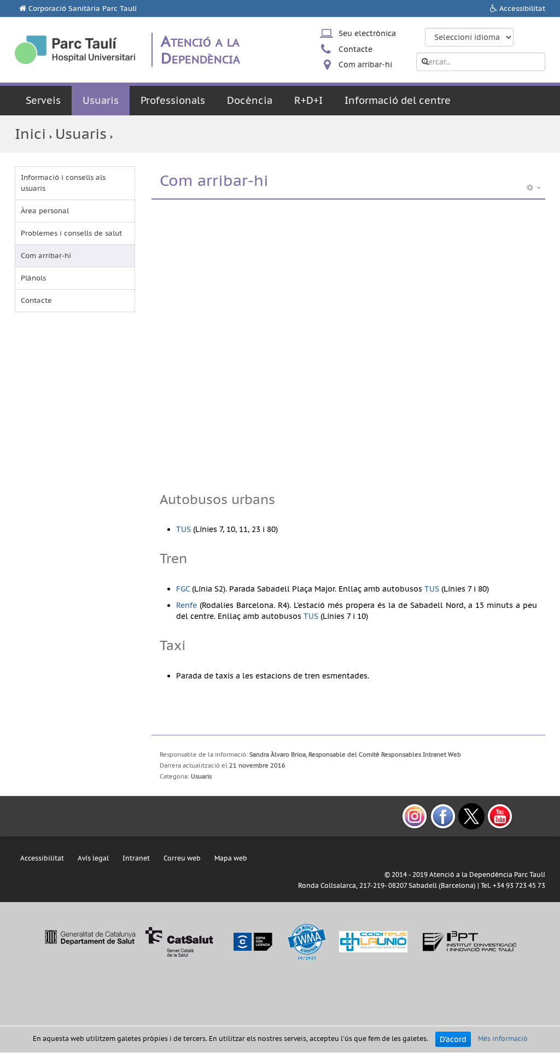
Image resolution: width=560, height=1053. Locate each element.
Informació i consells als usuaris (63, 183)
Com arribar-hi (365, 64)
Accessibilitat (522, 8)
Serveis (43, 100)
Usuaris (101, 100)
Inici (30, 134)
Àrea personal (45, 210)
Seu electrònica (367, 33)
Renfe (186, 605)
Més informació (503, 1038)
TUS (183, 529)
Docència (249, 100)
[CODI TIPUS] (373, 941)
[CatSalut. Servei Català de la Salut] (129, 941)
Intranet (136, 858)
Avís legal (93, 858)
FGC (183, 589)
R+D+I (308, 100)
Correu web (182, 858)
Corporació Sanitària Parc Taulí (82, 8)
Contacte (355, 49)
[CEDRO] (252, 941)
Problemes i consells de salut (71, 233)
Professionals (173, 100)
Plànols (33, 278)
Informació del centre (398, 100)
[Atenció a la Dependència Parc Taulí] (75, 50)
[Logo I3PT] (470, 941)
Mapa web (230, 858)
